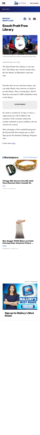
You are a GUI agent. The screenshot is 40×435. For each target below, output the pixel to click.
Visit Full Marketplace (30, 157)
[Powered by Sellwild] (34, 281)
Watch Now (34, 3)
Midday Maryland (8, 19)
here (13, 143)
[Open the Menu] (4, 3)
